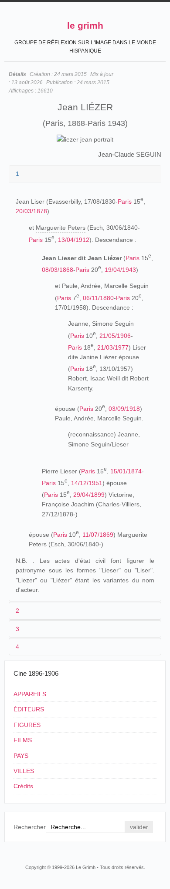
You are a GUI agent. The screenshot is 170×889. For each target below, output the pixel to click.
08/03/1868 (57, 269)
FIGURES (27, 724)
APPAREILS (30, 694)
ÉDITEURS (29, 709)
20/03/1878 (31, 211)
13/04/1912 (73, 239)
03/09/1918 (124, 408)
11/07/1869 (97, 534)
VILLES (24, 770)
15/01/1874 (126, 471)
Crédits (23, 786)
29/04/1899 (89, 494)
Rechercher (30, 826)
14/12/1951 (86, 482)
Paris (125, 201)
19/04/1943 (120, 269)
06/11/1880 (98, 297)
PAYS (21, 755)
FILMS (23, 740)
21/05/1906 (115, 335)
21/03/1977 (113, 347)
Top (160, 850)
